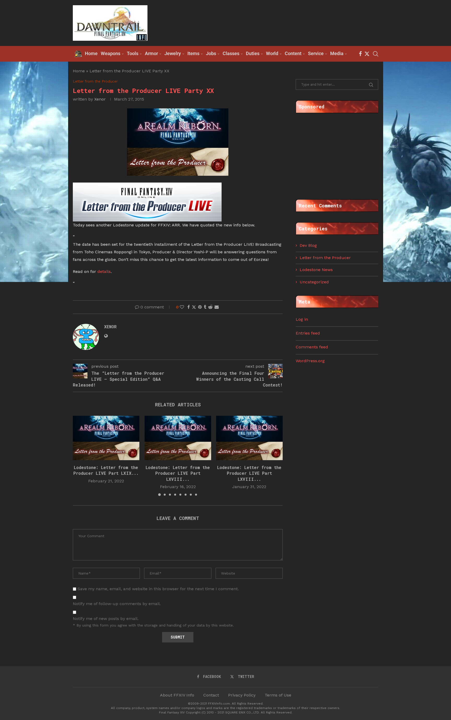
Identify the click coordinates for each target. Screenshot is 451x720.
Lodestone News (316, 269)
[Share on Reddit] (210, 307)
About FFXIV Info (177, 695)
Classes (231, 53)
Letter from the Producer (325, 257)
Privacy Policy (242, 695)
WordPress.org (310, 360)
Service (316, 53)
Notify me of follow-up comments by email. (117, 603)
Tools (132, 53)
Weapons (110, 53)
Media (336, 53)
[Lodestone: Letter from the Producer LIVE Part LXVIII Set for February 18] (249, 438)
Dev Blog (308, 245)
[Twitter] (367, 53)
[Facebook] (360, 53)
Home (79, 70)
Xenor (100, 99)
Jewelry (172, 53)
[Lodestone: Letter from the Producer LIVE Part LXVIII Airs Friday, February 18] (178, 438)
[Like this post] (182, 307)
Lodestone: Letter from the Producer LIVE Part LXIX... (106, 470)
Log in (302, 319)
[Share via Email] (217, 307)
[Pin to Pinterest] (200, 307)
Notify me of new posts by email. (106, 618)
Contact (211, 695)
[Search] (375, 53)
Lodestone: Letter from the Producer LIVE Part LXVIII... (178, 473)
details (104, 271)
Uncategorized (314, 281)
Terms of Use (278, 695)
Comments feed (312, 346)
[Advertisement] (283, 22)
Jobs (211, 53)
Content (293, 53)
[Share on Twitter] (194, 307)
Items (193, 53)
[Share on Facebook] (188, 307)
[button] (79, 455)
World (272, 53)
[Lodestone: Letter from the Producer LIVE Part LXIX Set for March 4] (106, 438)
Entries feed (308, 333)
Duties (252, 53)
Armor (151, 53)
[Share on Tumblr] (205, 307)
